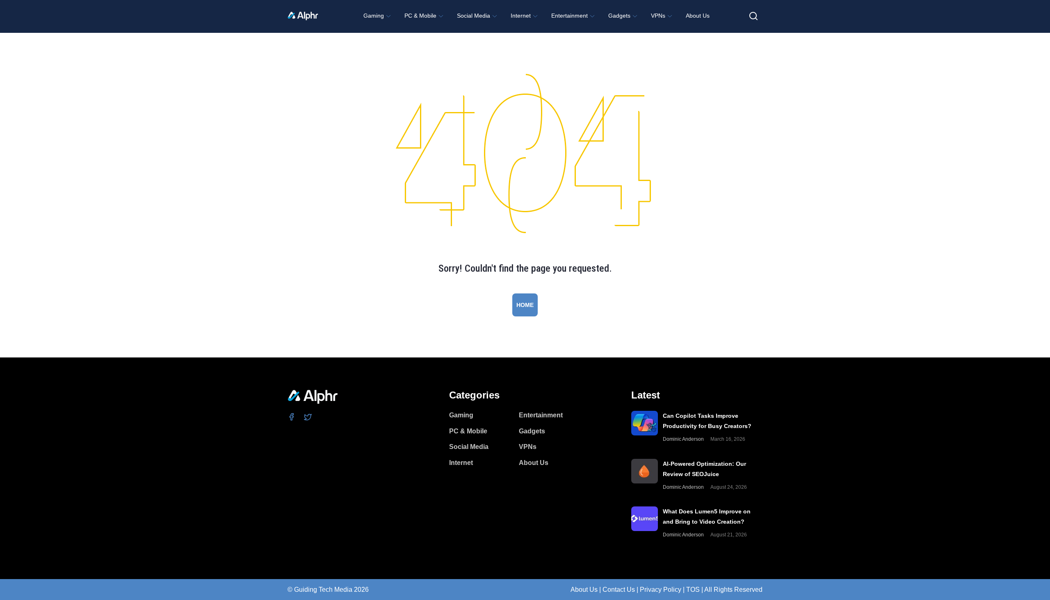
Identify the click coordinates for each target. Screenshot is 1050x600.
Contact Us (619, 589)
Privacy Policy (660, 589)
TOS (693, 589)
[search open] (753, 16)
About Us (584, 589)
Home (525, 305)
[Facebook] (292, 416)
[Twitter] (308, 416)
